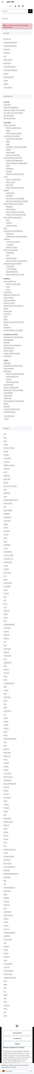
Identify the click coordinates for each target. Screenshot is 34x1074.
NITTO (5, 759)
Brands (6, 80)
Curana (6, 565)
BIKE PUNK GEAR (9, 416)
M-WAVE (6, 728)
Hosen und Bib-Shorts (10, 281)
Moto (5, 745)
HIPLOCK (6, 673)
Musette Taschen (9, 350)
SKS (5, 884)
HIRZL (5, 676)
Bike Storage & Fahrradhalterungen (14, 401)
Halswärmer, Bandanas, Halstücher (14, 322)
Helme (5, 316)
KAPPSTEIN (7, 697)
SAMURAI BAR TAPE (9, 849)
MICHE (6, 735)
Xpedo (5, 995)
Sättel (5, 228)
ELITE (5, 607)
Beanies (6, 308)
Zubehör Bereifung (11, 225)
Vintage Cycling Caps (10, 977)
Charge (6, 524)
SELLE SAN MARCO (9, 867)
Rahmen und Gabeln (9, 125)
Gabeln (8, 130)
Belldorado (7, 475)
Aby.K (5, 441)
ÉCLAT (5, 603)
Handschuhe (7, 314)
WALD (5, 981)
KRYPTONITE (7, 711)
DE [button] (10, 6)
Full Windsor (7, 628)
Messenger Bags (8, 340)
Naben (8, 144)
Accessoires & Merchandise (12, 409)
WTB (5, 988)
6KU (5, 434)
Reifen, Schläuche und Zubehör (13, 217)
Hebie (5, 666)
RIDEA (5, 828)
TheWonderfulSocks (9, 932)
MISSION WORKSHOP (10, 738)
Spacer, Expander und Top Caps (15, 274)
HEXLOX (6, 669)
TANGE (6, 922)
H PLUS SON (7, 655)
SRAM (5, 894)
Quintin (6, 811)
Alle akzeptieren (17, 1033)
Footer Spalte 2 (8, 87)
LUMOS (6, 725)
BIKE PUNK (7, 479)
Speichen (8, 149)
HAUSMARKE (7, 662)
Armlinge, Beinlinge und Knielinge (13, 330)
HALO (5, 659)
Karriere (6, 73)
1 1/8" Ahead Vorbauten (13, 242)
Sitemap (6, 84)
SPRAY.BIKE (7, 891)
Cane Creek (7, 520)
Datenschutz (7, 63)
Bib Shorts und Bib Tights (13, 284)
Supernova (7, 905)
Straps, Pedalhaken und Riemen (15, 212)
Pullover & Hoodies (9, 303)
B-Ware (6, 418)
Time (5, 943)
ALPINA (6, 451)
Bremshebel (9, 195)
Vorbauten (7, 239)
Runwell (6, 839)
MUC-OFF (6, 749)
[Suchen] (30, 11)
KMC (5, 704)
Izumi (5, 693)
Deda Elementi (8, 583)
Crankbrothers (8, 562)
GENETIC (6, 638)
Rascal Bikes (7, 818)
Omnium (6, 770)
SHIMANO (7, 870)
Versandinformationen (10, 46)
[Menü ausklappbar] (2, 1)
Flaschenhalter (8, 395)
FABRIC (6, 614)
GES (5, 642)
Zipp (5, 1012)
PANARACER (7, 780)
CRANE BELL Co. (9, 558)
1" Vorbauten (10, 244)
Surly (5, 908)
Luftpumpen (7, 363)
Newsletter (7, 49)
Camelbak (6, 513)
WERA (5, 984)
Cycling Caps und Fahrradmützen (13, 305)
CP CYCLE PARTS (9, 555)
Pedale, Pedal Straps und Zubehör (13, 204)
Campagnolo (7, 517)
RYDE (5, 842)
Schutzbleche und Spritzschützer (13, 365)
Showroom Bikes (8, 115)
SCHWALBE (7, 860)
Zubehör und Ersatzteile (13, 155)
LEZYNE (6, 721)
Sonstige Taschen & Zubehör (12, 353)
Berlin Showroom (9, 77)
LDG (5, 714)
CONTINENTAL (8, 552)
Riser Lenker (9, 185)
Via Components (8, 970)
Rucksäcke (7, 342)
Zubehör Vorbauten (11, 247)
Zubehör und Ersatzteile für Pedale (16, 214)
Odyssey (6, 766)
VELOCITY (7, 967)
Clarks (5, 541)
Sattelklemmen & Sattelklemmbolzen (16, 236)
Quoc (5, 815)
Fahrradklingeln (8, 393)
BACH (5, 472)
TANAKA (6, 918)
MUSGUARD (7, 752)
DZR (5, 600)
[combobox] (14, 1071)
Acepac (6, 444)
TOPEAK (6, 953)
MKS (5, 742)
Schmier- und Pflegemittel (11, 387)
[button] (15, 6)
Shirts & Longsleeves (10, 300)
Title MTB (6, 946)
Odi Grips (6, 763)
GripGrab (6, 652)
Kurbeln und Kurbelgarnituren (14, 160)
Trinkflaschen (7, 398)
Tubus (5, 960)
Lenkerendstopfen (11, 258)
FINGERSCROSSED (9, 624)
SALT (5, 846)
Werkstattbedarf (8, 384)
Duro (5, 597)
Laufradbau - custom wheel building (16, 147)
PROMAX (6, 808)
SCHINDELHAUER (9, 856)
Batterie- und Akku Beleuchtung (15, 374)
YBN (5, 998)
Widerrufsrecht (8, 59)
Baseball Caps (8, 311)
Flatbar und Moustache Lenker (15, 187)
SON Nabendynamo (9, 887)
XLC (5, 991)
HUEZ (5, 687)
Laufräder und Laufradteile (11, 136)
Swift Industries (8, 915)
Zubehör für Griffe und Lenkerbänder (16, 261)
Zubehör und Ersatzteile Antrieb (15, 174)
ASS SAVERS (7, 458)
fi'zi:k (5, 621)
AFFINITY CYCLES (9, 448)
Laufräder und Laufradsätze (14, 138)
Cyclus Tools (7, 572)
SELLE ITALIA (8, 863)
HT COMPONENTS (9, 683)
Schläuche (9, 223)
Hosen (8, 286)
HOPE (5, 680)
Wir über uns (7, 39)
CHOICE (6, 527)
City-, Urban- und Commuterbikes (13, 113)
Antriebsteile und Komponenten (13, 157)
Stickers (6, 403)
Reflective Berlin (8, 822)
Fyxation (6, 631)
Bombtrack (7, 493)
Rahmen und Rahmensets (13, 128)
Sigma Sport (7, 877)
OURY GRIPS (7, 773)
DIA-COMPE (7, 586)
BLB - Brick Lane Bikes (10, 486)
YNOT (5, 1002)
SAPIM (6, 853)
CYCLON (6, 569)
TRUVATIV (7, 957)
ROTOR (6, 835)
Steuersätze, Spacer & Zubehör (13, 263)
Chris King (7, 531)
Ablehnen (17, 1044)
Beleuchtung (7, 371)
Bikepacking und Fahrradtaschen (13, 337)
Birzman (6, 482)
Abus (5, 437)
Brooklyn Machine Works (11, 500)
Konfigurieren (17, 1038)
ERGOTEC (6, 610)
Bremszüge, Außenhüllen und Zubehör (17, 201)
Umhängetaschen (9, 348)
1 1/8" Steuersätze (11, 269)
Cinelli (5, 538)
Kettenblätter (10, 168)
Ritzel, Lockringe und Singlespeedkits (16, 163)
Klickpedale (9, 206)
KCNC (5, 700)
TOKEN (6, 950)
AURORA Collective (9, 465)
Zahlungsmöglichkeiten (10, 42)
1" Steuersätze (10, 266)
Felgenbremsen (10, 193)
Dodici (5, 590)
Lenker (6, 176)
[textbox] (15, 1071)
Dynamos (8, 379)
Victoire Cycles (8, 974)
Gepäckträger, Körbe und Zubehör (13, 390)
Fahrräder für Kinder (9, 118)
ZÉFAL (5, 1008)
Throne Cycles (8, 939)
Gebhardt (6, 635)
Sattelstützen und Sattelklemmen (13, 231)
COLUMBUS (7, 545)
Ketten (8, 166)
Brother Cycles (8, 503)
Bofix (5, 489)
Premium (6, 804)
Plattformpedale (10, 209)
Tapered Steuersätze (12, 271)
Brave (5, 496)
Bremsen (6, 190)
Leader (6, 718)
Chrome (6, 534)
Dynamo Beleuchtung (12, 376)
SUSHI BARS (7, 912)
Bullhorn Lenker (10, 182)
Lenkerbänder (10, 252)
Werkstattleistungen (9, 412)
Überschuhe (7, 327)
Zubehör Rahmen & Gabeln (14, 133)
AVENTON (7, 468)
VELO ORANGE (8, 963)
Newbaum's (7, 756)
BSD (5, 507)
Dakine (6, 579)
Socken (6, 319)
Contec (6, 548)
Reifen (8, 220)
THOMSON (7, 936)
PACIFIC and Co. (8, 777)
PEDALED (6, 787)
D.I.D (5, 576)
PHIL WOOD (7, 797)
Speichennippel (10, 152)
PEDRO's (6, 790)
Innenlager (9, 171)
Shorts (8, 289)
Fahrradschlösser (9, 368)
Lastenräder (7, 104)
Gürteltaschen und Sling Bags (12, 345)
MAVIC (6, 732)
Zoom (5, 1015)
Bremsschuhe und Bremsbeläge (15, 198)
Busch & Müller (8, 510)
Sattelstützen (10, 233)
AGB (5, 56)
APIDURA (6, 455)
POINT (5, 801)
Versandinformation (9, 66)
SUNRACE (6, 898)
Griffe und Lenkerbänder (11, 250)
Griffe (7, 255)
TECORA (6, 925)
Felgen (8, 141)
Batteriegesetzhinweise (10, 70)
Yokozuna (6, 1005)
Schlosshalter (8, 356)
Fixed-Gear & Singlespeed (11, 107)
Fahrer (5, 617)
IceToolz (6, 690)
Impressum (7, 53)
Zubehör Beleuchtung (12, 382)
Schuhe (6, 324)
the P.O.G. (6, 929)
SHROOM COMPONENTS (11, 873)
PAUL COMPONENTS (10, 783)
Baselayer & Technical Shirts (12, 295)
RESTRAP (6, 825)
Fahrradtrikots (8, 292)
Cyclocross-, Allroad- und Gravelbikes (14, 110)
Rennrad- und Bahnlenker (13, 179)
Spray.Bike (7, 406)
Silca (5, 880)
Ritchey (6, 832)
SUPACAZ (6, 901)
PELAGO (6, 794)
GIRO (5, 645)
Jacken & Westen (9, 297)
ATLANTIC (7, 462)
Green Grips (7, 648)
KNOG (5, 707)
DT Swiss (6, 593)
